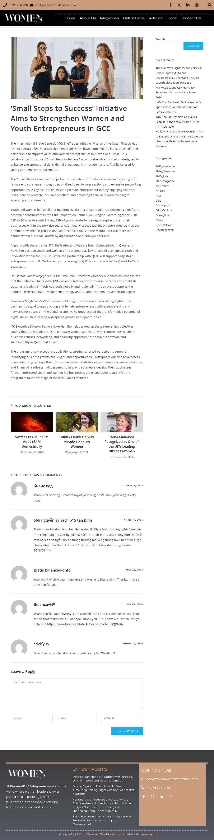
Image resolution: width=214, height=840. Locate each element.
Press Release (164, 225)
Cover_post (163, 205)
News (159, 220)
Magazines (109, 18)
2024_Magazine (165, 171)
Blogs (172, 18)
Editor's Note (164, 210)
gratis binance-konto (52, 570)
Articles (156, 18)
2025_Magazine (165, 181)
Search (160, 39)
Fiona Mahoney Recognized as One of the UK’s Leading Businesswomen (121, 444)
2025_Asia (162, 176)
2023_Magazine (165, 166)
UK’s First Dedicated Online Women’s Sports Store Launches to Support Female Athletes (178, 107)
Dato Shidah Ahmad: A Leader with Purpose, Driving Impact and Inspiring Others (102, 779)
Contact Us (191, 18)
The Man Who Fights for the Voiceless (179, 68)
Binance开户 (44, 604)
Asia (158, 195)
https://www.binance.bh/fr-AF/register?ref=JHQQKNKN (85, 624)
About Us (87, 18)
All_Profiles (162, 186)
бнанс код (43, 485)
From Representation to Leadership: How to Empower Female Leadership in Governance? (102, 820)
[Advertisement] (179, 303)
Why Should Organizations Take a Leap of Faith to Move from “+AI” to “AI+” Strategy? (178, 121)
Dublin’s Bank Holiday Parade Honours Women (76, 442)
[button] (209, 5)
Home (70, 18)
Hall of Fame (134, 18)
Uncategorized (165, 230)
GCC (44, 256)
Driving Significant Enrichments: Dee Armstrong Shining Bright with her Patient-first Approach (103, 790)
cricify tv (41, 643)
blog (158, 200)
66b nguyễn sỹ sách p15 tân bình (63, 520)
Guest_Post (163, 215)
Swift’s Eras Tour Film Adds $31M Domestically (31, 442)
